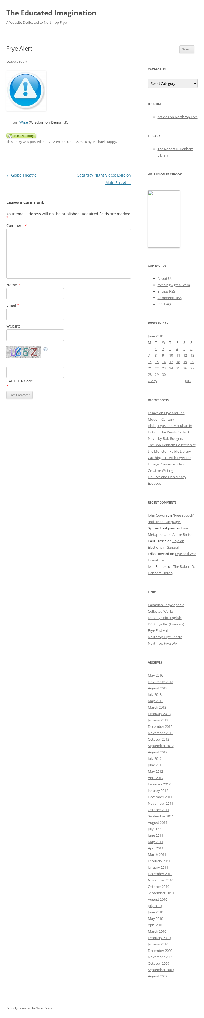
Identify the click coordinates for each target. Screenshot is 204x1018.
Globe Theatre (21, 175)
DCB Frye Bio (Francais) (166, 624)
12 (185, 355)
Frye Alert (53, 141)
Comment (16, 225)
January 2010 (158, 944)
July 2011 (155, 829)
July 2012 (155, 758)
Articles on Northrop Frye (178, 116)
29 (157, 374)
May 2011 (155, 841)
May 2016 (155, 675)
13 (192, 355)
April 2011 (155, 848)
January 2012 (158, 790)
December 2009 (160, 950)
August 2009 (157, 976)
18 (178, 361)
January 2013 (158, 720)
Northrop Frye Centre (165, 636)
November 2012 (160, 732)
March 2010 (157, 931)
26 (185, 368)
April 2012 (155, 777)
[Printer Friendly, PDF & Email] (21, 135)
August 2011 (157, 822)
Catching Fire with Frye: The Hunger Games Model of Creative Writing (169, 464)
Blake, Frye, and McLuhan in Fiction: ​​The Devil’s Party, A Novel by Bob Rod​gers (170, 432)
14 (150, 361)
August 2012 (157, 752)
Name (13, 284)
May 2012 (155, 771)
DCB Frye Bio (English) (165, 617)
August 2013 (157, 688)
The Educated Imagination (51, 13)
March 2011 (157, 854)
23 (164, 368)
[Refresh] (46, 349)
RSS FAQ (164, 304)
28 (150, 374)
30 (164, 374)
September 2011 (161, 816)
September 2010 (161, 893)
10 (171, 355)
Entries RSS (166, 291)
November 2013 (160, 681)
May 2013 (155, 700)
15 (157, 361)
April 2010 (155, 925)
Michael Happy (104, 141)
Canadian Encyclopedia (166, 604)
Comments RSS (170, 297)
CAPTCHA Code (19, 381)
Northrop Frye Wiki (163, 643)
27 (192, 368)
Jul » (188, 380)
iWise (23, 122)
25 (178, 368)
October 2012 (158, 739)
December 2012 (160, 726)
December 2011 (160, 797)
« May (152, 380)
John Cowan (157, 515)
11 (178, 355)
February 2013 (159, 713)
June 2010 (155, 912)
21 (150, 368)
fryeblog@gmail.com (174, 284)
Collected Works (160, 611)
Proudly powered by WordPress (29, 1008)
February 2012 (159, 784)
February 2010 (159, 937)
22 (157, 368)
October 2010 (158, 886)
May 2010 (155, 918)
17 (171, 361)
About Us (165, 278)
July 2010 (155, 905)
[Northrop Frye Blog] (164, 246)
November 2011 (160, 803)
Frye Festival (158, 630)
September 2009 (161, 969)
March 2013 (157, 707)
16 (164, 361)
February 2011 (159, 861)
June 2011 (155, 835)
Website (13, 326)
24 (171, 368)
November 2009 (160, 957)
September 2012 (161, 745)
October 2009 (158, 963)
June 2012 (155, 764)
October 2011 (158, 809)
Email (12, 305)
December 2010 (160, 873)
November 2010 (160, 880)
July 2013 (155, 694)
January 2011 (158, 867)
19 (185, 361)
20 (192, 361)
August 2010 (157, 899)
